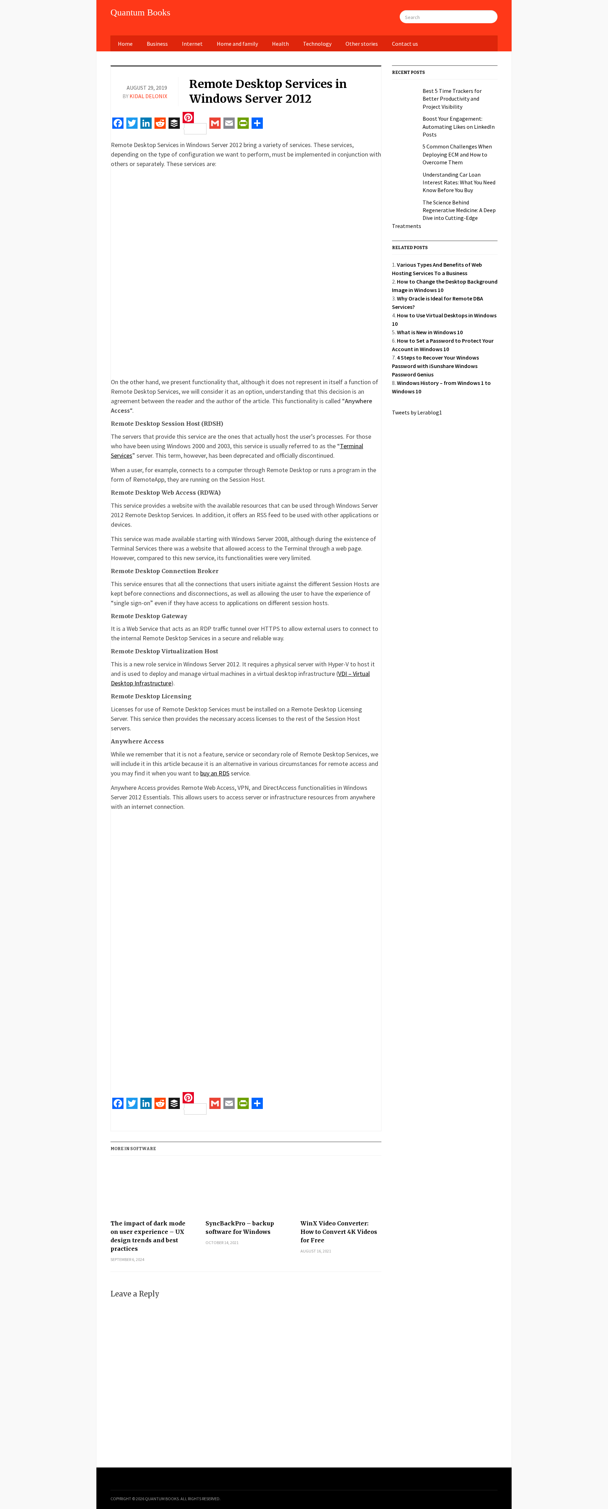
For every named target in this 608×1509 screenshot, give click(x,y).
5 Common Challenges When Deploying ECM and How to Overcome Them (457, 154)
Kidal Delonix (148, 96)
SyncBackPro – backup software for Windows (239, 1227)
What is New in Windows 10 (430, 332)
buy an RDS (214, 773)
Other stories (362, 43)
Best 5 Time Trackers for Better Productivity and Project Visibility (452, 98)
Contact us (405, 43)
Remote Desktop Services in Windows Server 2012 (268, 91)
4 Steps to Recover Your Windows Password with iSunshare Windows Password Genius (435, 366)
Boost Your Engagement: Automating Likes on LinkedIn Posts (459, 126)
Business (157, 43)
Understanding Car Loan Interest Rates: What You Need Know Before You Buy (459, 182)
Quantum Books (140, 12)
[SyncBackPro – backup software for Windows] (245, 1190)
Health (280, 43)
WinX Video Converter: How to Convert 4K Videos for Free (338, 1232)
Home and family (237, 43)
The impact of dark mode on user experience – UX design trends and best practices (147, 1236)
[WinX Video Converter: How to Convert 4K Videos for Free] (340, 1190)
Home (125, 43)
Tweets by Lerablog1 (417, 412)
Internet (192, 43)
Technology (317, 43)
